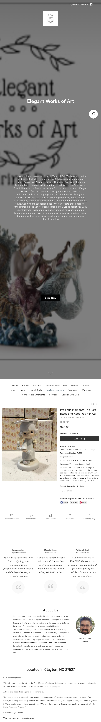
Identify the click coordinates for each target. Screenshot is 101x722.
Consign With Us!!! (70, 394)
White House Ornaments (33, 394)
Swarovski (72, 390)
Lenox (12, 390)
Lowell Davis (36, 390)
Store (62, 417)
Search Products (12, 518)
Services (53, 394)
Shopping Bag (89, 518)
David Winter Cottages (56, 385)
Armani (25, 385)
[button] (68, 491)
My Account (31, 518)
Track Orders (50, 518)
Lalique (85, 385)
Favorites (70, 518)
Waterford (86, 390)
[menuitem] (93, 404)
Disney (74, 385)
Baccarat (37, 385)
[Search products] (93, 114)
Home (15, 385)
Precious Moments (55, 390)
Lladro (23, 390)
